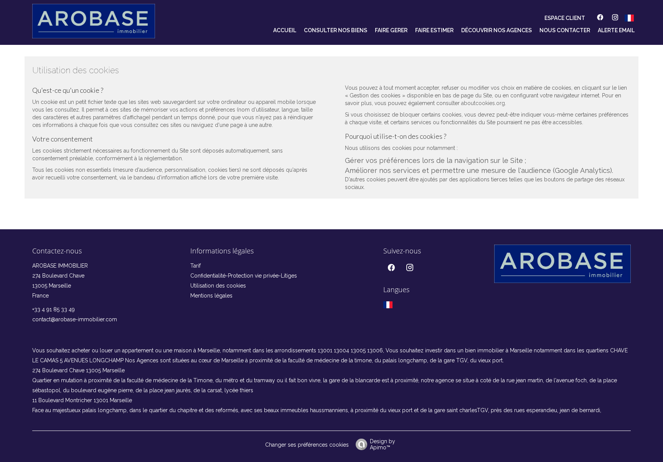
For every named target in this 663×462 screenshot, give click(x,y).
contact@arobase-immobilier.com (74, 319)
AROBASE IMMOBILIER (60, 266)
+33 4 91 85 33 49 (53, 309)
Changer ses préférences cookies (307, 445)
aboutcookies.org (483, 103)
